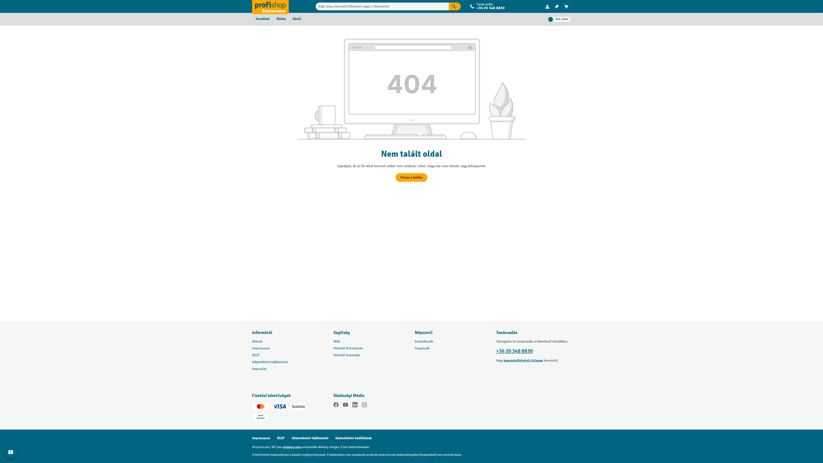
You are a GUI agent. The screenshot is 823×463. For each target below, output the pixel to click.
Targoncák (422, 348)
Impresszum (261, 348)
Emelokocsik (424, 342)
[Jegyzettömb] (557, 6)
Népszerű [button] (424, 332)
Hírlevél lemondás (346, 355)
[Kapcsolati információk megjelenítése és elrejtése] (10, 452)
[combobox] (382, 6)
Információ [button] (262, 332)
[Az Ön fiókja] (547, 6)
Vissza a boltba (411, 177)
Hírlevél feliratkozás (348, 348)
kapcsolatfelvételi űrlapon (523, 360)
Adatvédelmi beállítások (353, 438)
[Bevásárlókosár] (566, 6)
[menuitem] (547, 6)
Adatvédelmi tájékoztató (270, 362)
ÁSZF (256, 355)
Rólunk (257, 342)
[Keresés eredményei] (455, 6)
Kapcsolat (259, 369)
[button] (370, 334)
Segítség (341, 332)
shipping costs (292, 447)
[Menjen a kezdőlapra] (270, 6)
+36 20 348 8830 (514, 351)
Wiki (336, 342)
